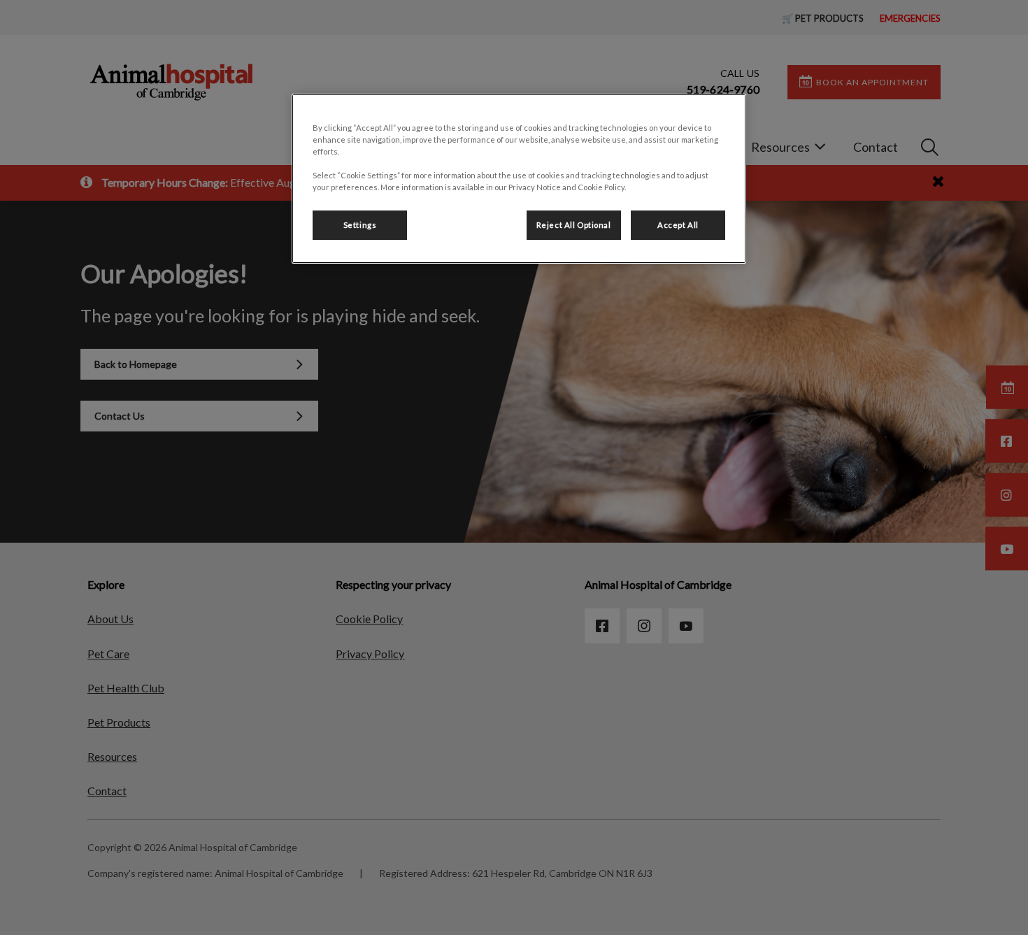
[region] (519, 179)
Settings (360, 224)
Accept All (678, 224)
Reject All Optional (573, 224)
